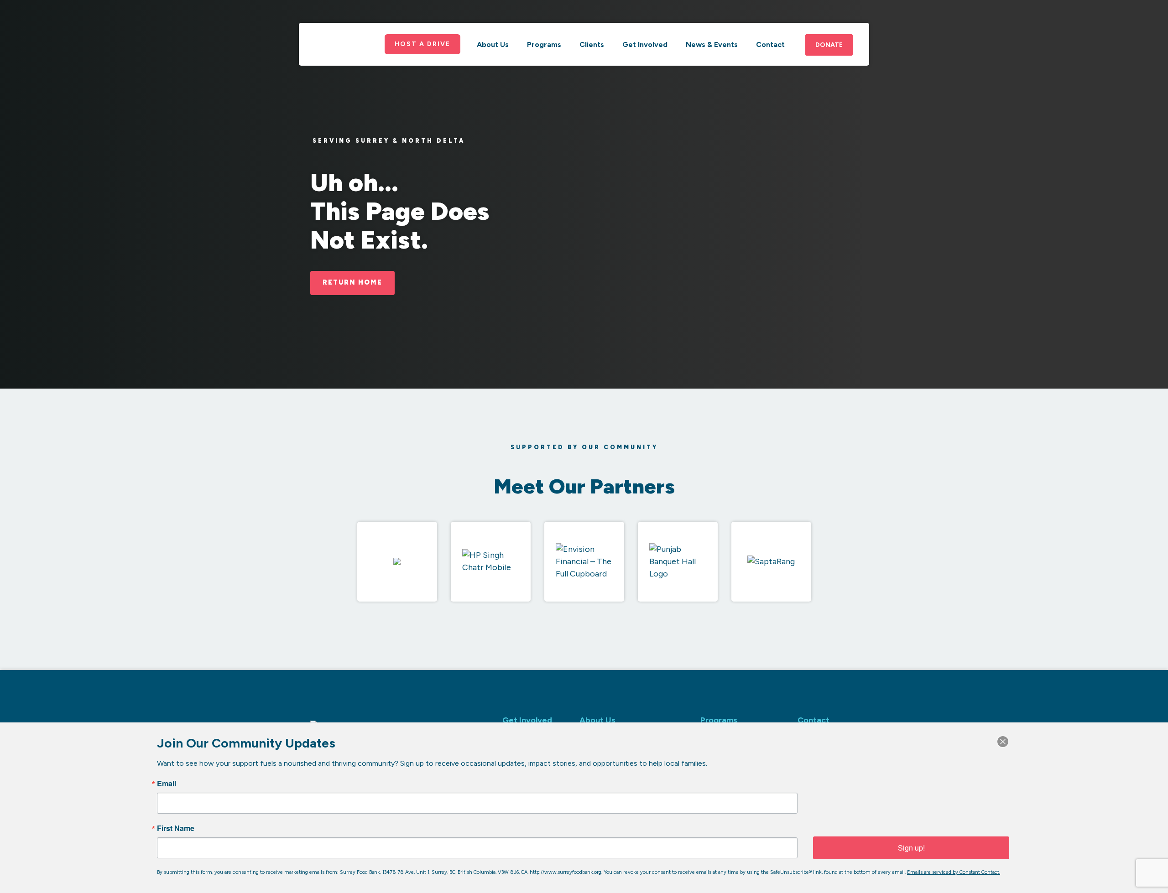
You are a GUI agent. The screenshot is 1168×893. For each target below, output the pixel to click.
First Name (175, 828)
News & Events (712, 44)
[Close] (1002, 741)
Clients (591, 44)
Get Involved (644, 44)
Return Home (352, 282)
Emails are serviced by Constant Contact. (953, 872)
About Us (493, 44)
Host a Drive (422, 44)
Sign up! (911, 847)
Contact (770, 44)
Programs (544, 44)
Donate (829, 45)
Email (166, 783)
